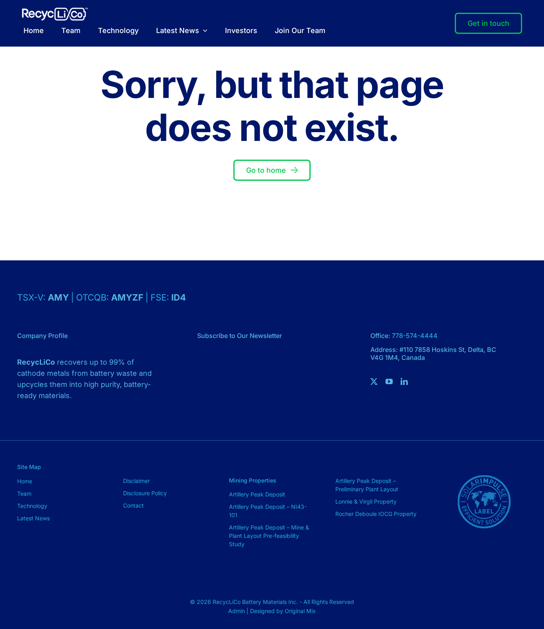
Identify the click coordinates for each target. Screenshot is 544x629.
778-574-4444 (415, 336)
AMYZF (128, 297)
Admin (237, 611)
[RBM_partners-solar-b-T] (484, 462)
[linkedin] (404, 381)
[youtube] (389, 381)
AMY (59, 297)
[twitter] (374, 381)
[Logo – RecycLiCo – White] (55, 11)
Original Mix (300, 611)
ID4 (178, 297)
